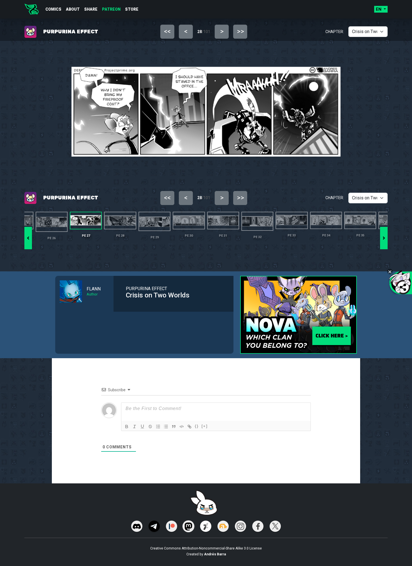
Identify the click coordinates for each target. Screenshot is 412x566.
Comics (53, 9)
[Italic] (134, 426)
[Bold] (127, 426)
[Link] (189, 426)
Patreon (111, 9)
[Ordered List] (158, 426)
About (73, 9)
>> (240, 31)
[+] (205, 426)
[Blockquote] (174, 426)
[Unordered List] (166, 426)
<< (167, 31)
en (379, 9)
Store (131, 9)
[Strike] (150, 426)
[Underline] (142, 426)
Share (91, 9)
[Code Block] (182, 426)
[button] (384, 238)
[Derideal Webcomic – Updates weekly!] (31, 9)
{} (197, 426)
